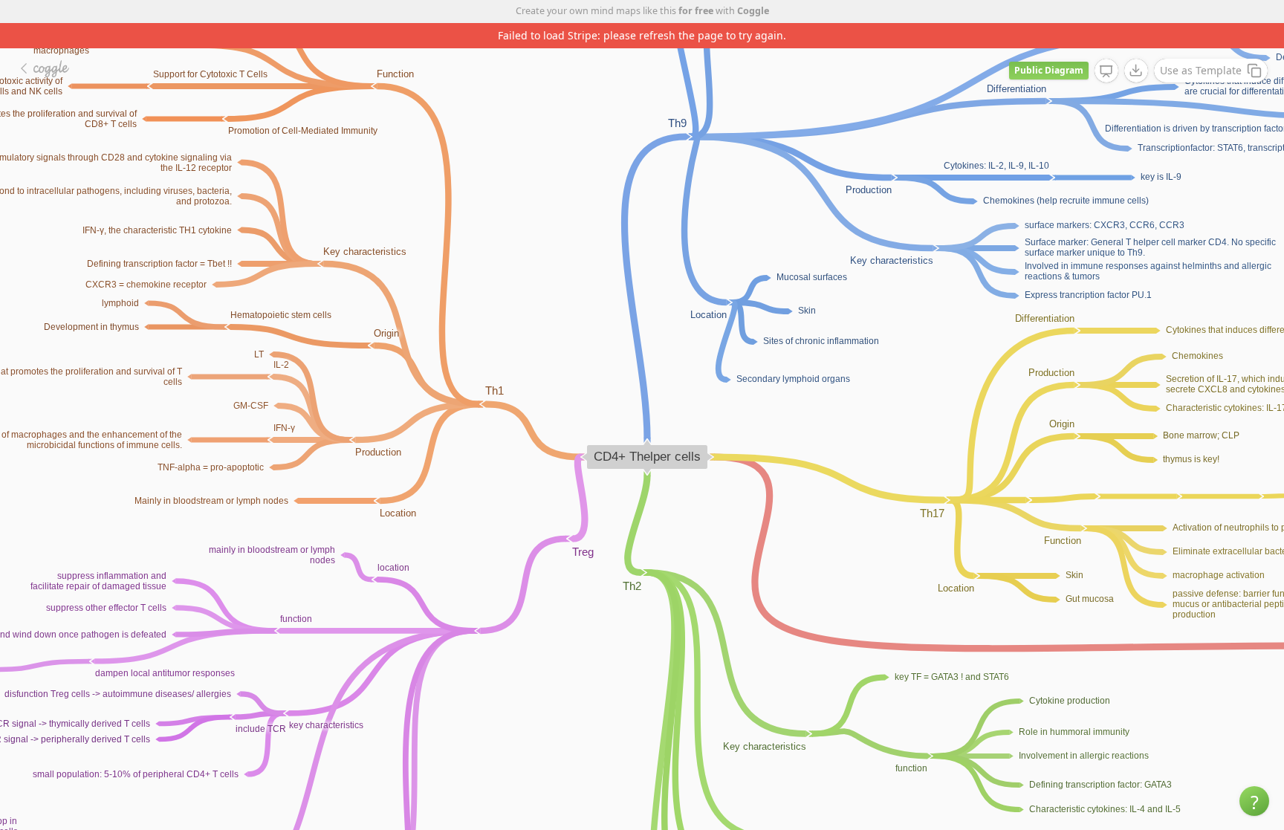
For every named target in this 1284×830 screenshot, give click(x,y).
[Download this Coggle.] (1136, 70)
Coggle (753, 10)
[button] (1254, 801)
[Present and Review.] (1106, 71)
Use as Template (1201, 70)
